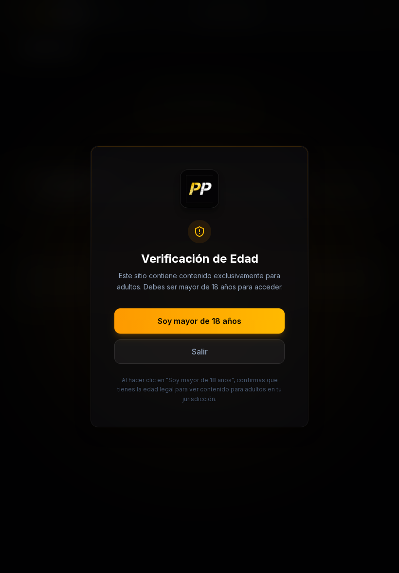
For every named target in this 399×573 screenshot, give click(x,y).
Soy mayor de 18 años (199, 321)
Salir (200, 351)
